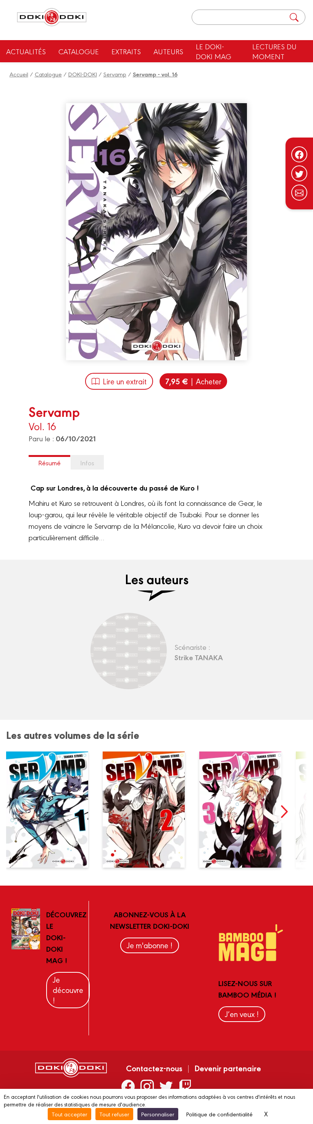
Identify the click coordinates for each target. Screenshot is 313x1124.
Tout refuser (114, 1114)
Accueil (19, 74)
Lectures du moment (274, 51)
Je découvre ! (68, 989)
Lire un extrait (125, 381)
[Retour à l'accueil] (52, 17)
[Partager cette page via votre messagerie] (299, 192)
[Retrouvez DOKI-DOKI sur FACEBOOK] (128, 1086)
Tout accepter (69, 1114)
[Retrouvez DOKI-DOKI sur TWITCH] (185, 1086)
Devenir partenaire (227, 1068)
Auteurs (168, 51)
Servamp (114, 74)
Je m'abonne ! (150, 945)
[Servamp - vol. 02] (148, 809)
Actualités (26, 51)
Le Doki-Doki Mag (213, 51)
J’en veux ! (242, 1014)
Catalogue (78, 51)
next (284, 811)
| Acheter (193, 381)
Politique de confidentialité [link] (219, 1114)
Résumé (49, 462)
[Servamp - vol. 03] (244, 809)
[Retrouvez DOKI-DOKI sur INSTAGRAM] (147, 1086)
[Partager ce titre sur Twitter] (299, 173)
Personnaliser (157, 1114)
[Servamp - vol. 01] (51, 809)
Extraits (126, 51)
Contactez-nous (154, 1068)
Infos (87, 462)
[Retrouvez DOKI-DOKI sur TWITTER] (166, 1086)
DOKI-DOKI (82, 74)
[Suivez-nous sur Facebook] (299, 154)
